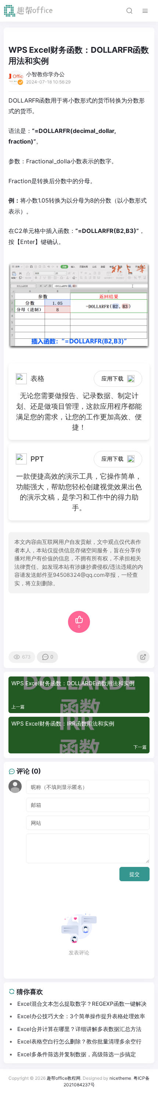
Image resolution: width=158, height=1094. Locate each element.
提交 (134, 874)
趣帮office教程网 (63, 1078)
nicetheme (120, 1078)
